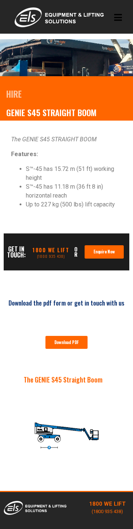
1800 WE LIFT (51, 250)
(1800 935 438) (51, 256)
